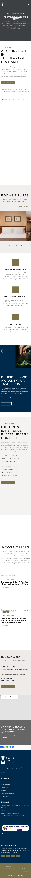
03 (19, 245)
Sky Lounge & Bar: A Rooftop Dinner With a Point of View (15, 583)
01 (9, 245)
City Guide (5, 579)
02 (16, 245)
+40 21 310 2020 (8, 681)
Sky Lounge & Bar (13, 579)
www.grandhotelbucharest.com (10, 813)
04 (21, 245)
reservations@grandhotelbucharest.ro (12, 815)
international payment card (14, 850)
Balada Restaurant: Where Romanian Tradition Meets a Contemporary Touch (14, 620)
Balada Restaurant (8, 615)
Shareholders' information (8, 819)
